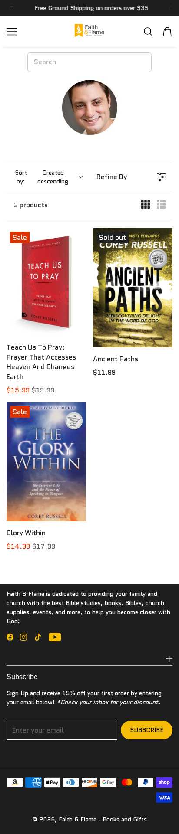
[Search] (148, 31)
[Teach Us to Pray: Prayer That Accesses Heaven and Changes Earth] (46, 281)
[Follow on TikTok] (37, 637)
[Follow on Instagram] (23, 637)
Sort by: (41, 177)
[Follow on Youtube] (55, 637)
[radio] (145, 205)
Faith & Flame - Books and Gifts (103, 819)
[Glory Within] (46, 461)
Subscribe (146, 730)
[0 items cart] (167, 31)
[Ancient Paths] (132, 287)
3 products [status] (30, 205)
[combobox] (89, 62)
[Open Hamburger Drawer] (12, 31)
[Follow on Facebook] (10, 637)
